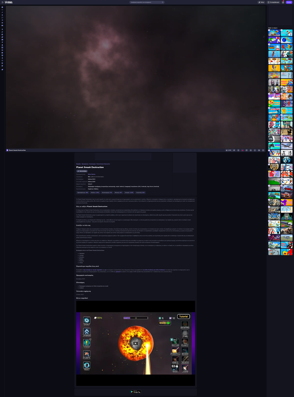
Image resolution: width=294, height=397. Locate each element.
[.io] (2, 34)
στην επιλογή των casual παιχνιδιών (92, 270)
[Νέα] (2, 12)
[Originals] (2, 20)
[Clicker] (2, 32)
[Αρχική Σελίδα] (2, 7)
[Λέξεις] (2, 47)
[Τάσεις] (2, 15)
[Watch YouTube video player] (135, 343)
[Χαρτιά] (2, 65)
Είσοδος (289, 2)
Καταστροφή (92, 164)
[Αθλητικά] (2, 37)
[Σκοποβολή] (2, 60)
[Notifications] (283, 2)
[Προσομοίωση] (2, 58)
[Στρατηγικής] (2, 63)
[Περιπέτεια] (2, 55)
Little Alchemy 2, (161, 270)
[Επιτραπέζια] (2, 45)
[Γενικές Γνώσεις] (2, 39)
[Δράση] (2, 42)
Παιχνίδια (78, 164)
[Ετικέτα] (2, 69)
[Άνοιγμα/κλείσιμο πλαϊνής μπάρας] (2, 2)
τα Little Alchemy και (149, 270)
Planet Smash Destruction (103, 164)
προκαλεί (118, 272)
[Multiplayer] (2, 22)
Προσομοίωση (85, 164)
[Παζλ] (2, 52)
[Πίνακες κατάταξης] (2, 25)
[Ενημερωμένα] (2, 17)
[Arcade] (2, 29)
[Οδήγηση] (2, 50)
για (105, 270)
